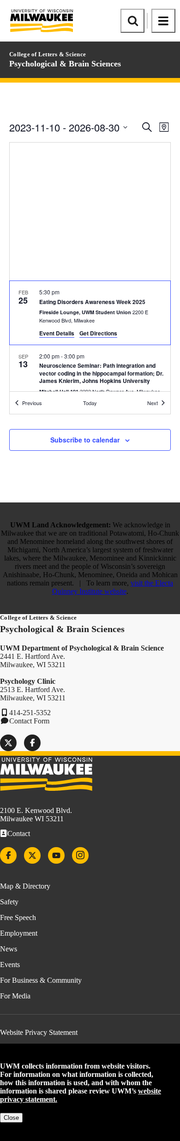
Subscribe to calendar (85, 439)
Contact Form (29, 721)
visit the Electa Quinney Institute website (113, 587)
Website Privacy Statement (39, 1032)
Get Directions (98, 333)
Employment (18, 933)
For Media (15, 996)
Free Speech (18, 917)
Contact (18, 833)
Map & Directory (25, 886)
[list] (90, 336)
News (8, 949)
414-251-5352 (30, 713)
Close (11, 1117)
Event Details (56, 333)
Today (90, 402)
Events (10, 964)
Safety (9, 902)
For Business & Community (41, 980)
